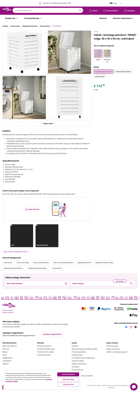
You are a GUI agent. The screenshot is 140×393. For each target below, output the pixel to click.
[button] (21, 235)
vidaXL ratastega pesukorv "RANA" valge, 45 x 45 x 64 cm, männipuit (115, 36)
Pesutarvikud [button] (57, 268)
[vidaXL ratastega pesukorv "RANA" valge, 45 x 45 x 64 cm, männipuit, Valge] (24, 52)
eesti (115, 3)
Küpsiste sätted (78, 361)
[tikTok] (136, 327)
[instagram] (131, 327)
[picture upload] (59, 209)
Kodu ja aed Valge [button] (23, 263)
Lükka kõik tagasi (68, 379)
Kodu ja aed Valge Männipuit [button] (63, 263)
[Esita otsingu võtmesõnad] (80, 10)
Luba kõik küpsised (68, 374)
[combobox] (48, 10)
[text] (99, 86)
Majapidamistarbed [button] (84, 263)
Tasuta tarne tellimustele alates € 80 (56, 3)
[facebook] (126, 327)
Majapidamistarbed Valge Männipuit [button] (39, 268)
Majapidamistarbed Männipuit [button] (14, 268)
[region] (42, 380)
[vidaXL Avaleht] (6, 9)
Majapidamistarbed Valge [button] (104, 263)
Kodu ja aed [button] (8, 263)
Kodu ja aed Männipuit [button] (41, 263)
